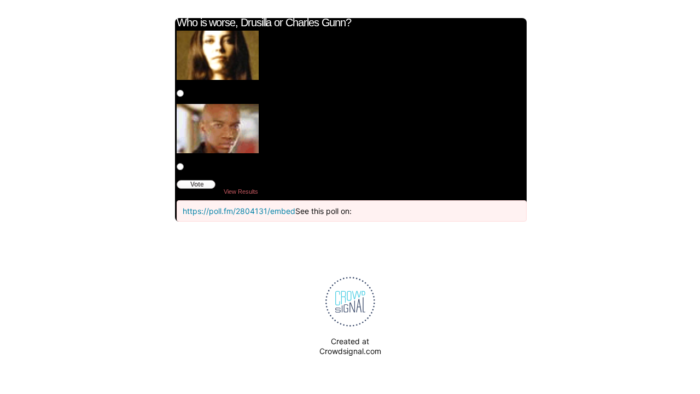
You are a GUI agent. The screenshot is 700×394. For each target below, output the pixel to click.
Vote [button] (197, 184)
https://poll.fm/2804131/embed (239, 211)
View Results (241, 191)
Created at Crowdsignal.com (350, 346)
